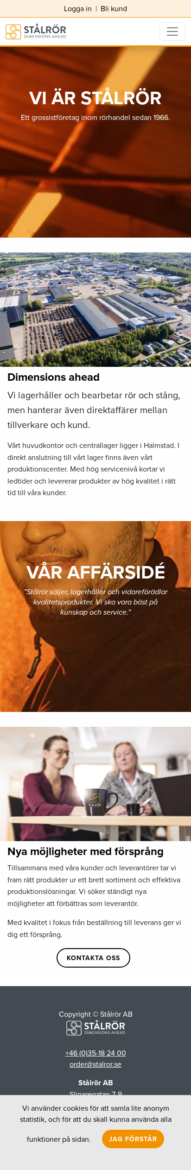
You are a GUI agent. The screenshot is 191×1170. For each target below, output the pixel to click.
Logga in (78, 8)
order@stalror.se (95, 1064)
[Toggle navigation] (172, 31)
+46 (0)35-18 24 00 (95, 1053)
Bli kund (114, 8)
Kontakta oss (93, 957)
